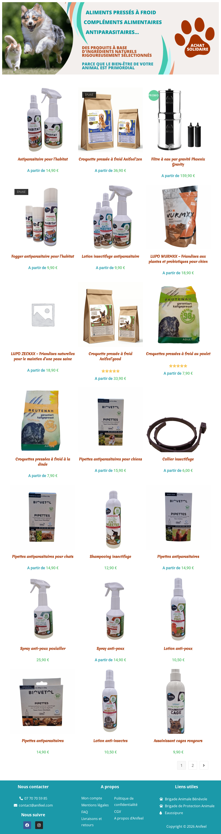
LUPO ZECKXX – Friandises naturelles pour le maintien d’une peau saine (43, 356)
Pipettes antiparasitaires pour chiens (110, 459)
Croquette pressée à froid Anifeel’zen (110, 159)
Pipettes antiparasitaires (178, 556)
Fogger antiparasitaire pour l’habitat (42, 256)
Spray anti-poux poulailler (42, 648)
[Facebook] (27, 825)
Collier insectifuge (178, 459)
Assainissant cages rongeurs (178, 740)
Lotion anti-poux (178, 648)
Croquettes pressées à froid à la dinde (43, 462)
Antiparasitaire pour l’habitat (43, 159)
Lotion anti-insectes (110, 740)
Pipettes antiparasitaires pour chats (42, 556)
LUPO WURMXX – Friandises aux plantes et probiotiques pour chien (178, 259)
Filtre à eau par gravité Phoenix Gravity (178, 162)
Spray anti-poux (110, 648)
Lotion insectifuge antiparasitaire (110, 256)
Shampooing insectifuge (110, 556)
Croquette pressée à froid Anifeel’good (110, 356)
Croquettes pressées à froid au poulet (178, 353)
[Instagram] (39, 825)
